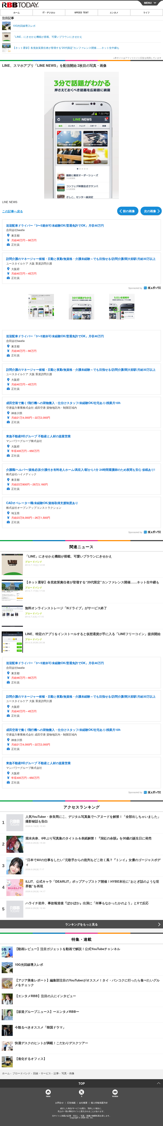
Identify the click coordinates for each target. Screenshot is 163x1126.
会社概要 (83, 1103)
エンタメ (114, 12)
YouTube (115, 1096)
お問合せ (59, 1103)
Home (48, 1096)
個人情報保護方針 (99, 1103)
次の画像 (150, 210)
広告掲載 (71, 1103)
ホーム (16, 12)
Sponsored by (135, 288)
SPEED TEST (81, 12)
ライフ (146, 12)
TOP (82, 1083)
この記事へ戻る (12, 211)
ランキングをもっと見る (81, 924)
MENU (148, 3)
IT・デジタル (49, 12)
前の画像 (129, 210)
